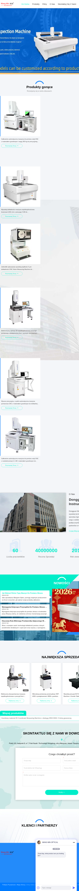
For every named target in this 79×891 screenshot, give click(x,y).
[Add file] (38, 887)
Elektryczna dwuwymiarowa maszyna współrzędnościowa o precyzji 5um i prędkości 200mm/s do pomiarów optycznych (13, 695)
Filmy (44, 4)
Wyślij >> (62, 792)
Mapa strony (21, 885)
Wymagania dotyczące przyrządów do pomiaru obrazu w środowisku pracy (24, 607)
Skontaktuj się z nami (67, 4)
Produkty (36, 4)
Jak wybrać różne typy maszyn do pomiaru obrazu (22, 593)
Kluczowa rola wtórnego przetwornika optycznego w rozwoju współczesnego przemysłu (23, 621)
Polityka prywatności (9, 885)
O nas (52, 4)
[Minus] (74, 842)
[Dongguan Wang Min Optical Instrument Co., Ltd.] (7, 4)
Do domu (25, 4)
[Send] (74, 887)
